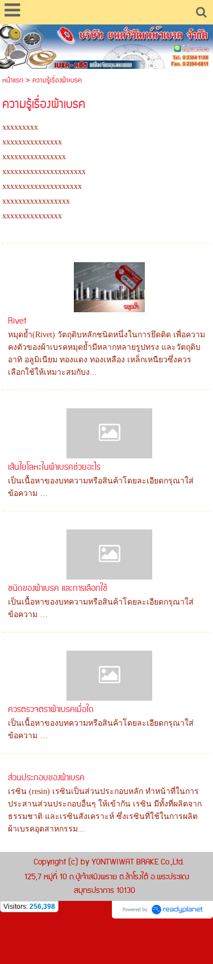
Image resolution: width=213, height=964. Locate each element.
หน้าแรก (12, 80)
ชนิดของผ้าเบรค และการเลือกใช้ (57, 588)
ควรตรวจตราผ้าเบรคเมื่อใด (51, 709)
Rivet (17, 321)
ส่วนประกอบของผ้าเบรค (46, 778)
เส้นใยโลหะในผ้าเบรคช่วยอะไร (54, 467)
